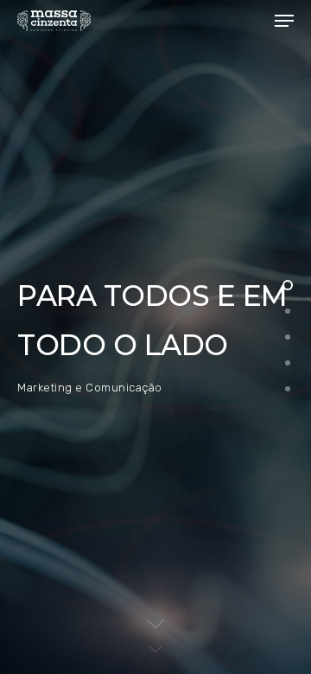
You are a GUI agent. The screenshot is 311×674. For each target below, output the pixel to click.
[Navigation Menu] (284, 20)
